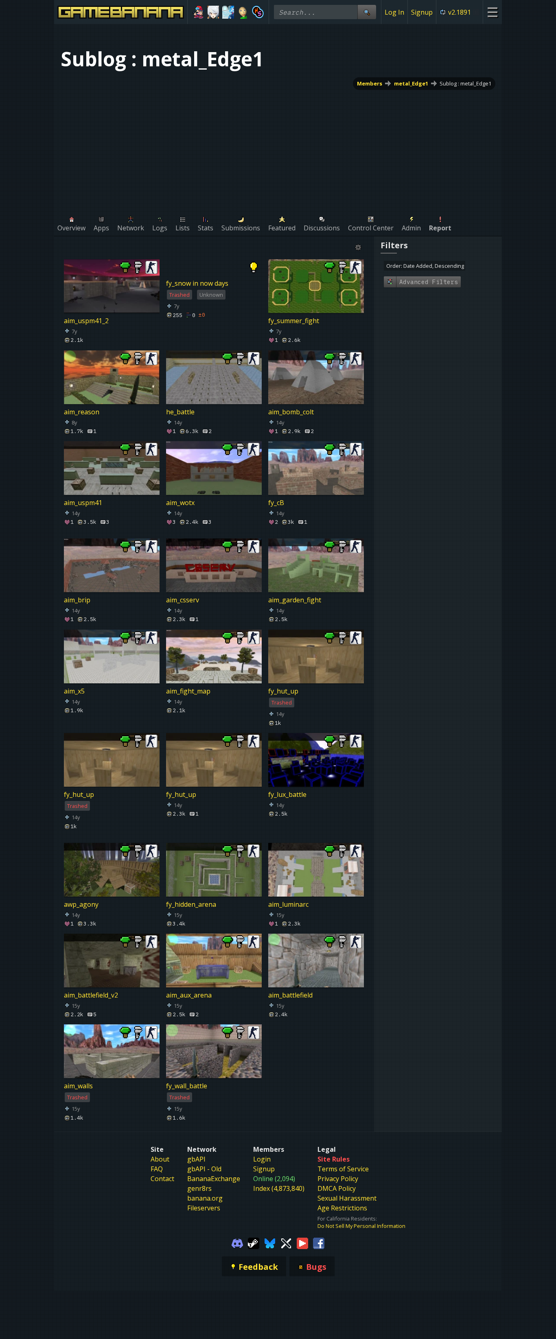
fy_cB (276, 502)
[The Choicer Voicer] (228, 12)
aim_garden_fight (294, 600)
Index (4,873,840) (278, 1188)
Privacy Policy (337, 1178)
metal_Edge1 (411, 83)
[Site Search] (366, 12)
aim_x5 (74, 691)
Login (262, 1159)
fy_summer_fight (293, 320)
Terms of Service (343, 1168)
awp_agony (81, 904)
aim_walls (78, 1086)
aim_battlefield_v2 (91, 995)
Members (369, 83)
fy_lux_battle (287, 794)
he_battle (180, 411)
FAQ (157, 1168)
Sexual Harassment (347, 1198)
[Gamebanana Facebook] (318, 1242)
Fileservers (203, 1207)
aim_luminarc (288, 904)
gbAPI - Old (204, 1168)
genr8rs (199, 1188)
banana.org (205, 1198)
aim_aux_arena (189, 995)
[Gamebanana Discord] (237, 1242)
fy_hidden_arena (191, 904)
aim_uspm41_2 (86, 320)
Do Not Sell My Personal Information (361, 1226)
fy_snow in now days (197, 283)
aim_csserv (182, 600)
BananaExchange (213, 1178)
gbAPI (196, 1159)
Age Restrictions (342, 1207)
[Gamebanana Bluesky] (269, 1242)
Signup (422, 12)
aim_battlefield (290, 995)
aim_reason (81, 411)
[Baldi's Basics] (243, 12)
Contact (162, 1178)
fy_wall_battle (186, 1086)
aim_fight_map (188, 691)
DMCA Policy (336, 1188)
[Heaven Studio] (257, 12)
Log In (394, 12)
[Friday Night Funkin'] (198, 12)
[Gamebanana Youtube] (302, 1242)
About (160, 1159)
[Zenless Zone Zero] (213, 12)
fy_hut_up (283, 691)
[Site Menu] (492, 12)
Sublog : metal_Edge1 (465, 83)
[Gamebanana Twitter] (286, 1242)
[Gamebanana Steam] (253, 1242)
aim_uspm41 (83, 502)
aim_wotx (180, 502)
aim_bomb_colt (291, 411)
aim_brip (77, 600)
